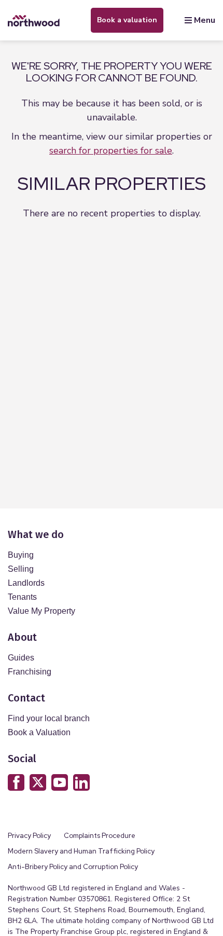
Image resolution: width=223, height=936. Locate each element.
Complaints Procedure (99, 835)
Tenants (22, 597)
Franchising (29, 671)
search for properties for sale (110, 150)
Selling (21, 569)
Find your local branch (49, 718)
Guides (21, 657)
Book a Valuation (39, 732)
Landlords (26, 583)
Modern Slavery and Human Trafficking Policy (81, 851)
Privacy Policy (29, 835)
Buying (21, 554)
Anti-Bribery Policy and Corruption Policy (74, 866)
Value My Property (41, 611)
